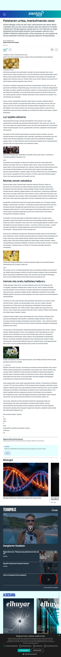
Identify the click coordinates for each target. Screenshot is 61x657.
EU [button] (10, 49)
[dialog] (30, 645)
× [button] (59, 635)
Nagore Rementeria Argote (11, 42)
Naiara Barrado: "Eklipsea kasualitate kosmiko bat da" (21, 552)
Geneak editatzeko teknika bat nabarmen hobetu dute (22, 498)
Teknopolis (9, 509)
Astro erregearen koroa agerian (14, 575)
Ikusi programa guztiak (51, 587)
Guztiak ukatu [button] (37, 650)
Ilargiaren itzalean (14, 545)
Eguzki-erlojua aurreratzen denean (16, 563)
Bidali (7, 453)
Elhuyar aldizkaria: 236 (8, 40)
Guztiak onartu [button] (24, 650)
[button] (4, 14)
